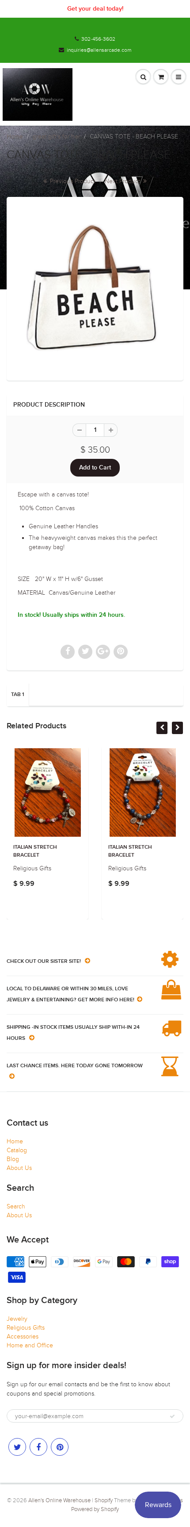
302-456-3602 (98, 39)
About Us (19, 1168)
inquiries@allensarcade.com (99, 50)
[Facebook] (38, 1447)
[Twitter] (17, 1447)
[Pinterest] (59, 1447)
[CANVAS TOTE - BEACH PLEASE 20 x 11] (95, 287)
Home (15, 136)
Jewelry (17, 1319)
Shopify (104, 1500)
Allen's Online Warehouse (59, 1500)
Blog (13, 1159)
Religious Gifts (26, 1327)
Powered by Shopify (95, 1509)
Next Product (123, 181)
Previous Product (71, 181)
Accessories (22, 1336)
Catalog (17, 1150)
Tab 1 (17, 694)
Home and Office (30, 1345)
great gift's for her (56, 136)
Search (16, 1206)
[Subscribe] (172, 1416)
